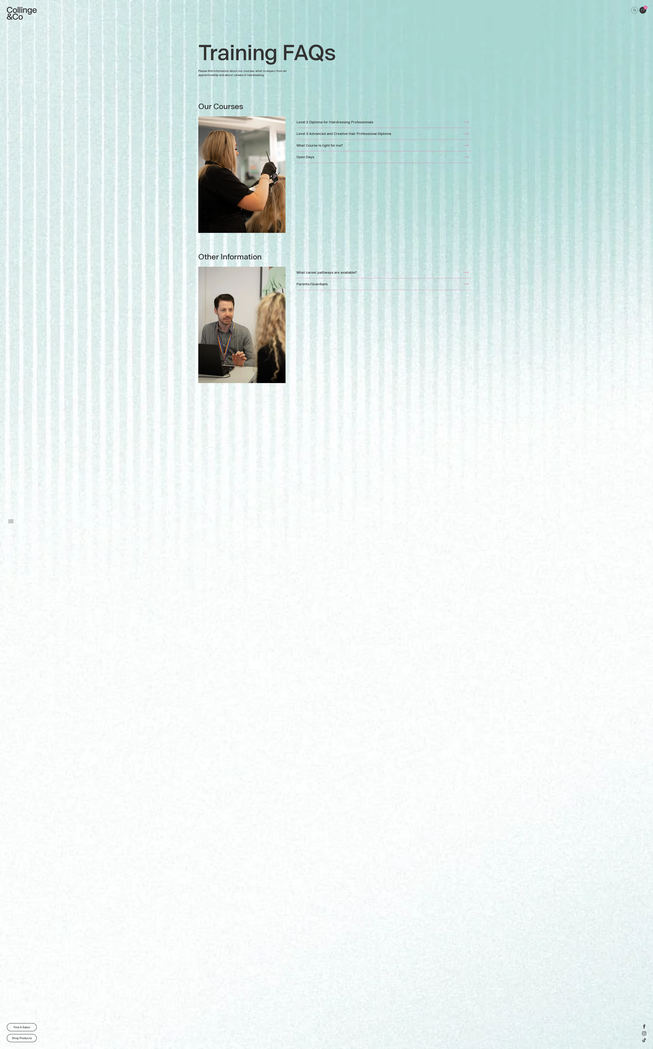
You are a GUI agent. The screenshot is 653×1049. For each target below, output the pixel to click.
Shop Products (22, 1038)
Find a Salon (22, 1027)
